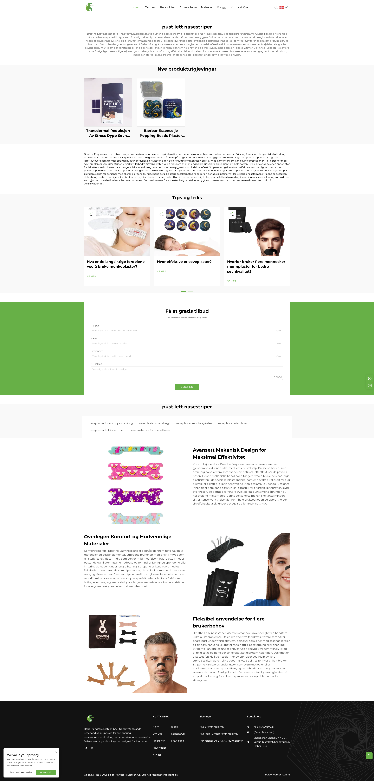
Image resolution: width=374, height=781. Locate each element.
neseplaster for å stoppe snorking (111, 423)
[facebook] (86, 748)
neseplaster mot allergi (154, 423)
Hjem (136, 7)
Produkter (167, 7)
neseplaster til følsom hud (106, 430)
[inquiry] (369, 385)
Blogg (221, 7)
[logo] (90, 7)
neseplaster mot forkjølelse (194, 423)
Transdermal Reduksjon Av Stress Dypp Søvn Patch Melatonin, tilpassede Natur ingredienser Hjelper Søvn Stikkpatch (108, 133)
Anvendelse (188, 7)
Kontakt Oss (240, 7)
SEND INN (187, 386)
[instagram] (92, 748)
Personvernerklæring (277, 774)
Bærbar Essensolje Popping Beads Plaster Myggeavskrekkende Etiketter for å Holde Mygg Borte (161, 133)
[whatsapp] (369, 378)
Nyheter (207, 7)
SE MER (91, 276)
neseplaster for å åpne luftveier (149, 430)
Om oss (150, 7)
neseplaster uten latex (232, 423)
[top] (369, 755)
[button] (183, 291)
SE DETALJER (108, 102)
